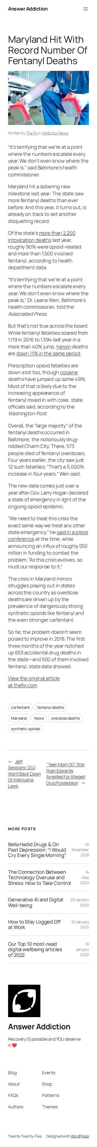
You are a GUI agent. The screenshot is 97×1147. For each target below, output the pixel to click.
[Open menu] (85, 9)
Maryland (19, 718)
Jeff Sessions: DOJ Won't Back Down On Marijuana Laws (24, 774)
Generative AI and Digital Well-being (35, 902)
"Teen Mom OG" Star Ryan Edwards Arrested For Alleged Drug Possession (65, 774)
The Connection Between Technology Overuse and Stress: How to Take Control (39, 877)
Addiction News (55, 133)
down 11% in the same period (48, 353)
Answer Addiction (27, 8)
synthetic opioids (25, 728)
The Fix (32, 133)
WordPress (80, 1136)
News (39, 718)
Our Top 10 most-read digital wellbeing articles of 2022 (35, 949)
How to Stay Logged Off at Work (34, 924)
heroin (64, 346)
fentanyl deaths (50, 707)
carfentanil (20, 707)
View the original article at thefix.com (34, 681)
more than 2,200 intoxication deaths (41, 236)
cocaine (69, 372)
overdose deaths (65, 718)
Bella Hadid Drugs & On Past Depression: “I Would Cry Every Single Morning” (37, 850)
